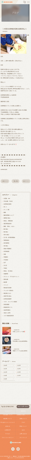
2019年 (19, 372)
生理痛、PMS (7, 198)
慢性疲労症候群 (7, 288)
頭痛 (5, 254)
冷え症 (5, 265)
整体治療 (6, 279)
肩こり (5, 207)
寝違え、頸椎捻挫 (8, 221)
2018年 (5, 375)
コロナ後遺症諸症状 (9, 316)
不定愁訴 (6, 260)
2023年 (19, 365)
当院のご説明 (7, 313)
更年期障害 (6, 243)
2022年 (5, 369)
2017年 (19, 375)
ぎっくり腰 (6, 210)
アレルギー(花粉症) (8, 291)
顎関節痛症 (6, 240)
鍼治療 (5, 282)
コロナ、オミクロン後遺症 (10, 302)
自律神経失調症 (4, 169)
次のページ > (26, 181)
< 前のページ (5, 181)
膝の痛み (6, 229)
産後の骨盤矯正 (7, 249)
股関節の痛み (7, 218)
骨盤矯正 (6, 257)
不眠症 (5, 268)
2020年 (5, 372)
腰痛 (5, 212)
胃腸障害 (6, 274)
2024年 (5, 365)
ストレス (6, 285)
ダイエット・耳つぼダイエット (11, 277)
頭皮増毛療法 (7, 310)
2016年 (5, 379)
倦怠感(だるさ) (7, 293)
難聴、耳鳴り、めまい (9, 226)
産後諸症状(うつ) (8, 307)
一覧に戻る (15, 181)
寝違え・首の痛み (8, 271)
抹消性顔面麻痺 (7, 299)
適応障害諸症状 (7, 224)
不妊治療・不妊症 (8, 201)
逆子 (5, 263)
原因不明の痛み (7, 296)
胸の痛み (6, 232)
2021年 (19, 369)
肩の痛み (6, 246)
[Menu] (28, 2)
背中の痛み (6, 235)
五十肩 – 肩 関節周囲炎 (9, 237)
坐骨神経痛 (6, 251)
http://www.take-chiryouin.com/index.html (11, 159)
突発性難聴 (6, 304)
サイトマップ (23, 437)
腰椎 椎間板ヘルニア (9, 215)
